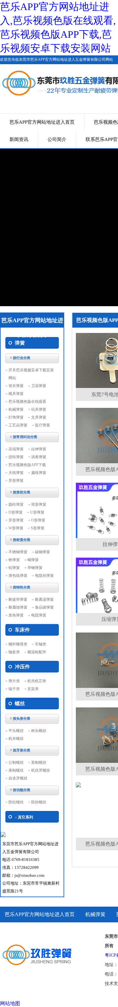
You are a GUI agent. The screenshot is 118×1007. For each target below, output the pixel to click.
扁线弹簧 (38, 472)
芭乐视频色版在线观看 (27, 401)
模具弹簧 (16, 393)
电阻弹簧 (38, 615)
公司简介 (57, 139)
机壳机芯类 (36, 681)
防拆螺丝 (38, 802)
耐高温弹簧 (44, 599)
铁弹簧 (14, 560)
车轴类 (40, 644)
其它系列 (25, 817)
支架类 (33, 689)
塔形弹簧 (38, 504)
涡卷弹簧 (38, 457)
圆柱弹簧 (16, 504)
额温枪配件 (36, 652)
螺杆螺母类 (17, 644)
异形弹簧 (16, 480)
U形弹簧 (37, 512)
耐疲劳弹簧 (17, 599)
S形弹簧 (37, 528)
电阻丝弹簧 (44, 575)
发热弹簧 (16, 615)
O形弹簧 (38, 520)
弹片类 (14, 681)
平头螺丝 (16, 731)
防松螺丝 (16, 802)
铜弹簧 (33, 560)
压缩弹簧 (16, 449)
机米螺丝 (16, 738)
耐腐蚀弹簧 (17, 607)
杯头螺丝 (38, 731)
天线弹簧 (16, 472)
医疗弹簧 (42, 425)
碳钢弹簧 (42, 552)
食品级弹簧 (44, 607)
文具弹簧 (38, 417)
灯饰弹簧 (16, 417)
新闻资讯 (18, 139)
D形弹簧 (15, 512)
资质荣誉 (15, 930)
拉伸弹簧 (38, 449)
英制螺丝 (38, 762)
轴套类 (14, 652)
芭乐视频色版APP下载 (27, 465)
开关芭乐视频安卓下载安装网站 (31, 374)
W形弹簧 (15, 528)
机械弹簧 (16, 409)
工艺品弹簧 (17, 425)
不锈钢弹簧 (17, 552)
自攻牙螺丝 (17, 778)
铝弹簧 (14, 567)
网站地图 (10, 1003)
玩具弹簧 (38, 409)
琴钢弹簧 (34, 567)
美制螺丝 (16, 770)
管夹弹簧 (16, 386)
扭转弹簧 (16, 457)
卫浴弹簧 (38, 386)
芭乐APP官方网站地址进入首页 (42, 122)
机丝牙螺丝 (40, 770)
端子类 (14, 689)
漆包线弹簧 (17, 575)
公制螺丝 (16, 762)
